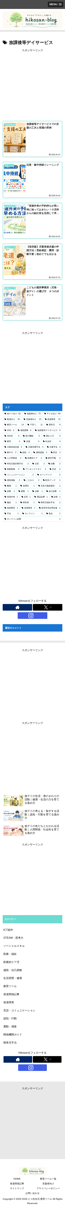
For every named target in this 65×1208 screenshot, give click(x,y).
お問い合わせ (33, 1193)
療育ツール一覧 (48, 1178)
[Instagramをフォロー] (32, 615)
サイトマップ (17, 1188)
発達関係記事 (17, 1183)
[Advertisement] (32, 85)
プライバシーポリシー (48, 1188)
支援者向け (48, 1183)
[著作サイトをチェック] (17, 607)
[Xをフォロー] (47, 607)
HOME (17, 1178)
